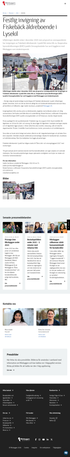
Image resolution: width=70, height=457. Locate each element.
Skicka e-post (8, 334)
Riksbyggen (46, 106)
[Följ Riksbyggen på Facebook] (35, 439)
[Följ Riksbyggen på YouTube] (43, 439)
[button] (18, 190)
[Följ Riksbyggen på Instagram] (39, 439)
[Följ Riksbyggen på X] (52, 439)
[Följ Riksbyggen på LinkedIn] (47, 439)
